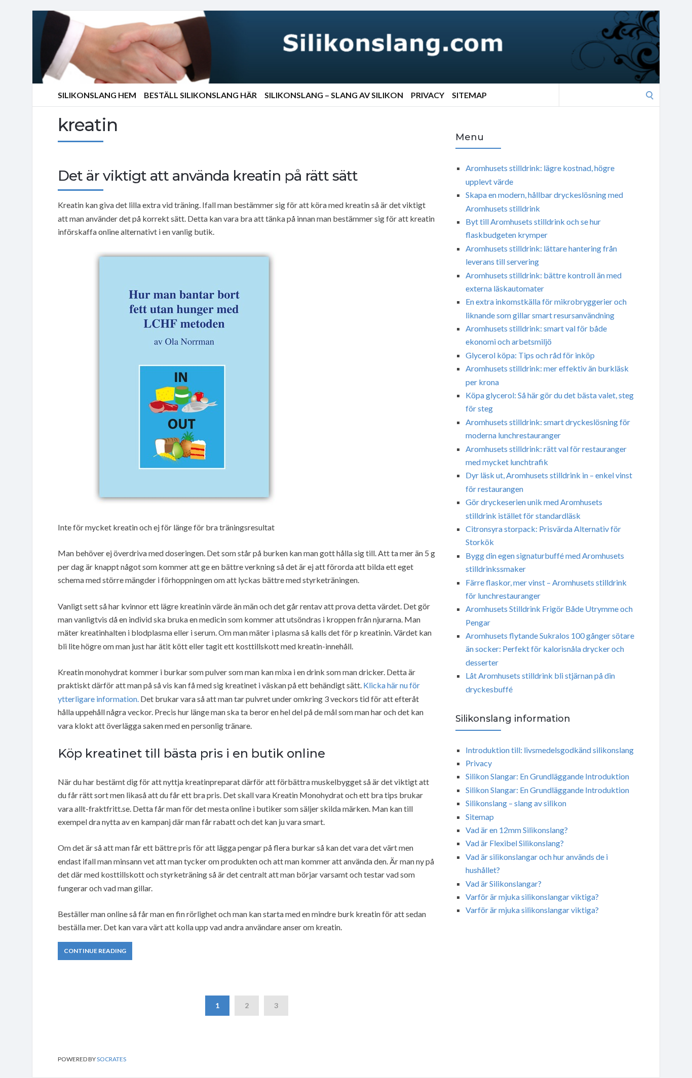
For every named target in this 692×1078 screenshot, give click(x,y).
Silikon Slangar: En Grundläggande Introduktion (547, 776)
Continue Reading (95, 951)
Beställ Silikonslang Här (200, 95)
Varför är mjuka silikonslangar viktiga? (532, 896)
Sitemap (469, 95)
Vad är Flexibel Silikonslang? (515, 843)
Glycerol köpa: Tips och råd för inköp (530, 355)
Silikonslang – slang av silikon (333, 95)
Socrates (111, 1059)
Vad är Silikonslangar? (504, 883)
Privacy (427, 95)
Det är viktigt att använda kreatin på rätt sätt (208, 175)
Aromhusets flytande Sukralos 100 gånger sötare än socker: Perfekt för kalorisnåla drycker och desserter (550, 649)
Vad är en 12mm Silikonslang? (517, 830)
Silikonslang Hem (97, 95)
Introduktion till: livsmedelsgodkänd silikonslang (550, 750)
